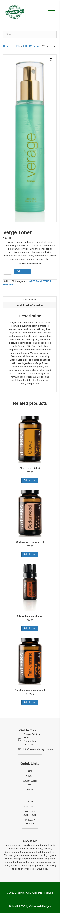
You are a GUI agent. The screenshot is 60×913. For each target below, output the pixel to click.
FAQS (30, 789)
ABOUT (30, 776)
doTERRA (16, 46)
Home (6, 46)
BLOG (30, 801)
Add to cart (22, 271)
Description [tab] (30, 299)
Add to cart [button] (30, 480)
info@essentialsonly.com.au (38, 749)
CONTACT (30, 806)
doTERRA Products (32, 46)
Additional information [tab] (30, 305)
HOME (30, 771)
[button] (51, 12)
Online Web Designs (40, 906)
